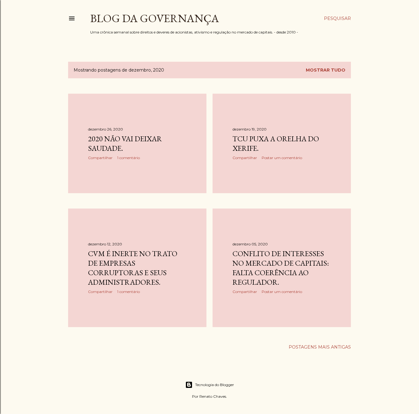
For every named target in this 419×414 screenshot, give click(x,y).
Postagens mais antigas (320, 347)
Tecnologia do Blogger (214, 384)
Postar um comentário (282, 157)
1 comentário (128, 157)
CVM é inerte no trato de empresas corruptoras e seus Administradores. (132, 268)
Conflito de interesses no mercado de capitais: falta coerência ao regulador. (281, 268)
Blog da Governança (154, 18)
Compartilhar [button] (100, 157)
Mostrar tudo (325, 70)
